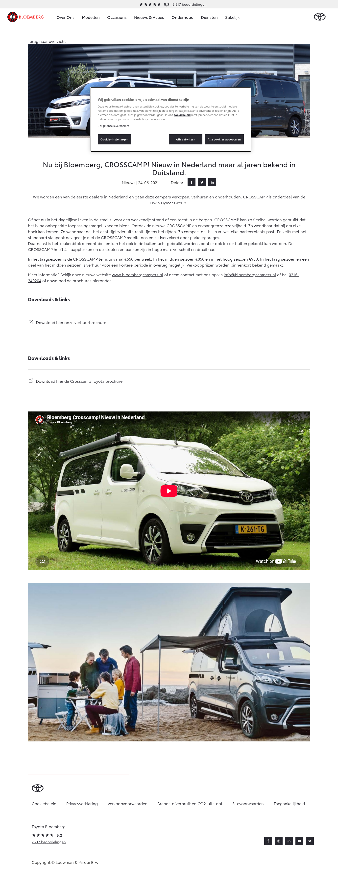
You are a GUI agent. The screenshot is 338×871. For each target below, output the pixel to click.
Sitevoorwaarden (248, 803)
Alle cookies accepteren (224, 139)
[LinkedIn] (212, 182)
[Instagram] (279, 841)
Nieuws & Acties (149, 17)
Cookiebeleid (44, 803)
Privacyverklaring (82, 803)
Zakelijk (232, 17)
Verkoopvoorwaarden (127, 803)
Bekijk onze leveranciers (113, 126)
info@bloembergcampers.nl (250, 274)
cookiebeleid (182, 115)
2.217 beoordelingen (189, 4)
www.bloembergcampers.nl (137, 274)
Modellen (91, 17)
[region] (170, 119)
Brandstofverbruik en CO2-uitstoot (189, 803)
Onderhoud (182, 17)
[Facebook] (191, 182)
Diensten (209, 17)
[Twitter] (202, 182)
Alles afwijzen (185, 139)
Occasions (117, 17)
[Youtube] (299, 841)
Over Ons (65, 17)
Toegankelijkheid (289, 803)
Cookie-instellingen (114, 139)
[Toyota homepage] (320, 17)
